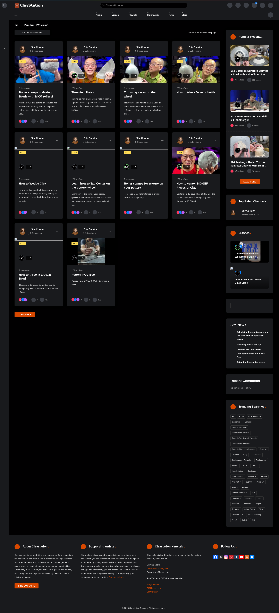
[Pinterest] (231, 557)
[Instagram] (226, 557)
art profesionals (254, 416)
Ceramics (263, 449)
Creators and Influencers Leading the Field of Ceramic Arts (251, 353)
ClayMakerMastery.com (157, 568)
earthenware (261, 460)
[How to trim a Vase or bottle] (196, 69)
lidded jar (252, 476)
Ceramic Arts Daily (239, 427)
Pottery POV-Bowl (83, 274)
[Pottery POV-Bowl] (91, 251)
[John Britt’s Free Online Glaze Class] (249, 278)
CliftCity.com (152, 592)
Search (265, 305)
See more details (116, 577)
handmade (251, 471)
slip (253, 493)
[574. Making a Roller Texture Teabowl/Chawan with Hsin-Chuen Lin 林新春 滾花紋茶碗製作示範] (249, 146)
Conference (256, 455)
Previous (26, 315)
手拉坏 (234, 520)
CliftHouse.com (154, 588)
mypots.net (236, 482)
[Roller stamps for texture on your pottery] (144, 160)
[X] (220, 557)
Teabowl (235, 504)
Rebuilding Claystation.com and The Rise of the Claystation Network (253, 336)
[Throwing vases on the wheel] (144, 69)
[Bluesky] (252, 557)
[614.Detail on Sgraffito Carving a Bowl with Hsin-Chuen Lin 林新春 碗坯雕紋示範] (249, 55)
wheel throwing (254, 515)
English (235, 466)
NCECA (249, 482)
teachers (247, 504)
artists (241, 416)
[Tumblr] (236, 557)
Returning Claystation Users (251, 362)
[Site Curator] (22, 49)
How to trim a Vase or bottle (196, 92)
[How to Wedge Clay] (39, 160)
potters (235, 487)
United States (249, 509)
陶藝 (253, 520)
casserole (236, 422)
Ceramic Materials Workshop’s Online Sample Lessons (245, 256)
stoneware (236, 498)
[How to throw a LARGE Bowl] (39, 251)
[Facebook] (215, 557)
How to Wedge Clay (32, 183)
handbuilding (237, 471)
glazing (255, 466)
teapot (258, 504)
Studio (259, 498)
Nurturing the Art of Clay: (249, 344)
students (248, 498)
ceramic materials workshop (243, 449)
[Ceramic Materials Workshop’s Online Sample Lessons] (249, 252)
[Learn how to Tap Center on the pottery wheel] (91, 160)
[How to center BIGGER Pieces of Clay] (196, 160)
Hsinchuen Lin (238, 476)
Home (17, 25)
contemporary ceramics (241, 460)
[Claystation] (29, 5)
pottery (245, 487)
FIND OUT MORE (26, 586)
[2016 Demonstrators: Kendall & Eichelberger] (249, 101)
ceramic (248, 422)
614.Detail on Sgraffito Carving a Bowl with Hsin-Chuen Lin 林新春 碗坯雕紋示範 (249, 74)
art (233, 416)
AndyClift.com (153, 584)
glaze (245, 466)
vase (261, 509)
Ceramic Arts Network (240, 433)
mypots (264, 476)
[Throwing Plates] (91, 69)
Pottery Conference (239, 493)
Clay (245, 455)
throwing (235, 509)
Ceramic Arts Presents (241, 444)
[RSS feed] (247, 557)
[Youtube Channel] (241, 557)
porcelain (260, 482)
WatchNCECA (237, 515)
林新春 (244, 520)
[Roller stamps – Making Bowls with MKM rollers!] (39, 69)
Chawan (235, 455)
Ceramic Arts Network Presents (244, 438)
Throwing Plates (82, 92)
